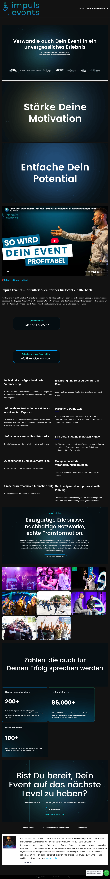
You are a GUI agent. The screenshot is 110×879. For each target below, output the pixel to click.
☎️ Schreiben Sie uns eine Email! (15, 280)
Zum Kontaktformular (97, 8)
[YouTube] (28, 862)
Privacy (65, 877)
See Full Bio (51, 858)
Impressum (71, 877)
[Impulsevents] (20, 8)
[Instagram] (24, 862)
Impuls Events (28, 827)
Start (81, 8)
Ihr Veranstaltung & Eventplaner (56, 827)
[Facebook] (21, 862)
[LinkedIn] (31, 862)
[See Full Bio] (58, 858)
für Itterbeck (82, 827)
